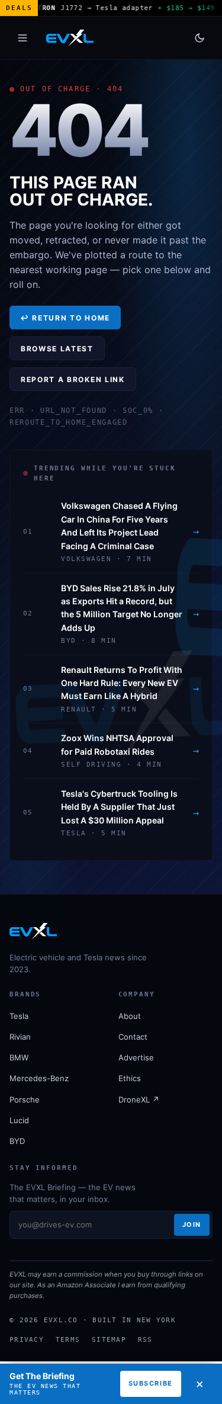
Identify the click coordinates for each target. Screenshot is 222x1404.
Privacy (26, 1339)
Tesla (18, 1016)
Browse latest (57, 348)
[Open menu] (22, 38)
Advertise (136, 1057)
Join (191, 1224)
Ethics (129, 1078)
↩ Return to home (65, 317)
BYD (17, 1141)
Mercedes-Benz (39, 1078)
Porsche (24, 1099)
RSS (145, 1339)
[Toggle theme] (199, 38)
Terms (68, 1339)
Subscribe (150, 1383)
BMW (18, 1057)
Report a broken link (73, 379)
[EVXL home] (70, 38)
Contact (132, 1036)
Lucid (19, 1120)
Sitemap (109, 1339)
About (129, 1016)
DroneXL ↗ (138, 1099)
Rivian (20, 1036)
